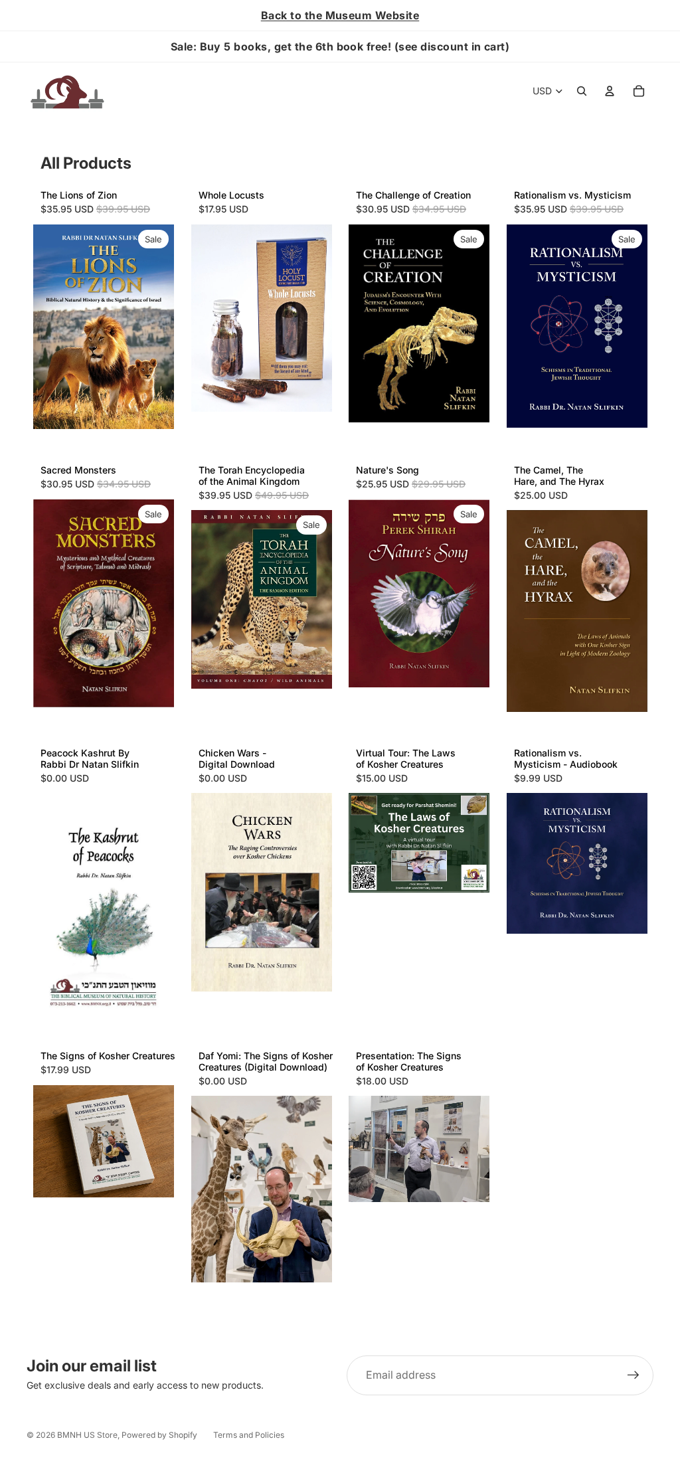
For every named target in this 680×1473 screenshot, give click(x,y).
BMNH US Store (87, 1435)
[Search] (581, 91)
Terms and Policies (248, 1435)
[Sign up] (633, 1375)
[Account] (609, 91)
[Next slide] (474, 842)
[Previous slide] (363, 842)
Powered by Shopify (159, 1435)
